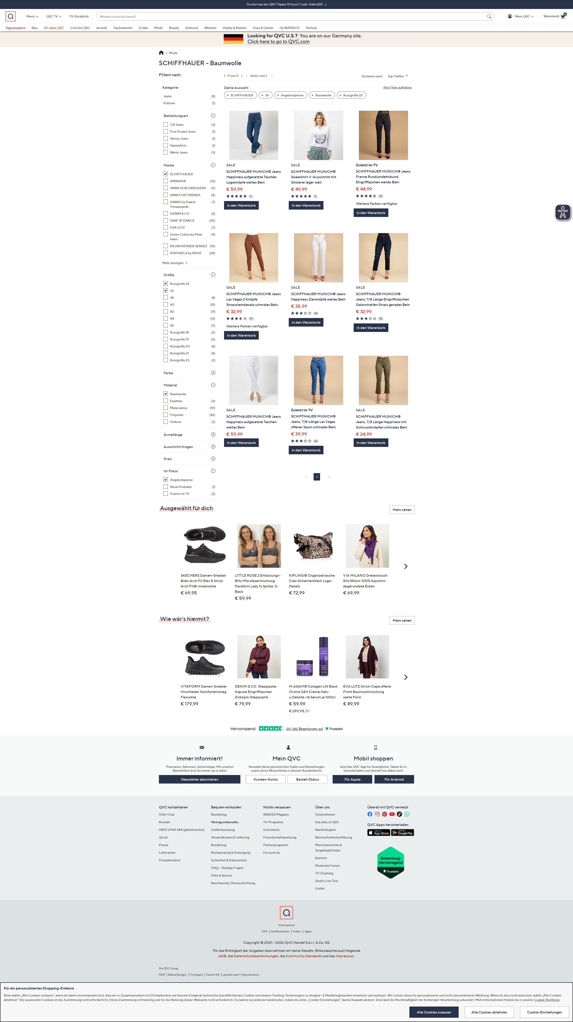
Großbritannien (280, 931)
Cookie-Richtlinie (547, 1000)
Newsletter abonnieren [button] (199, 779)
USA (264, 931)
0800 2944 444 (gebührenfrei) (181, 829)
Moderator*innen (327, 865)
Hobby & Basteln (235, 28)
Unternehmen (325, 814)
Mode (158, 28)
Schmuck (191, 28)
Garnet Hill (213, 974)
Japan (308, 931)
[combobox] (291, 16)
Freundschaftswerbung (279, 837)
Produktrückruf (169, 860)
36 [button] (267, 95)
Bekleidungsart (176, 115)
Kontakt (164, 822)
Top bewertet (122, 28)
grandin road (230, 974)
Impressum (345, 956)
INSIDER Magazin (276, 814)
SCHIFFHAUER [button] (241, 95)
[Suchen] (489, 16)
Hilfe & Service (221, 875)
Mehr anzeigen (173, 263)
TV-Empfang (324, 873)
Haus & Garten (263, 28)
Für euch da (271, 852)
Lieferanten (167, 852)
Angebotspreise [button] (292, 95)
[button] (516, 16)
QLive (163, 837)
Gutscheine (271, 829)
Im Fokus (171, 471)
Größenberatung (223, 829)
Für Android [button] (394, 779)
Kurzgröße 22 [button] (353, 95)
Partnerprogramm (275, 845)
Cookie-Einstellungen (544, 1012)
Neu (35, 28)
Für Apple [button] (352, 779)
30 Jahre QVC (54, 28)
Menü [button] (30, 16)
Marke (169, 165)
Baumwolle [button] (323, 95)
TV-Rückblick (79, 16)
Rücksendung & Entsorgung (230, 852)
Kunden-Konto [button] (266, 779)
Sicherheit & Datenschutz (229, 860)
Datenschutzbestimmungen (256, 956)
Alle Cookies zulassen (434, 1012)
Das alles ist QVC (327, 822)
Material (170, 385)
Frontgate (196, 974)
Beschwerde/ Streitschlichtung (233, 883)
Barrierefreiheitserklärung (333, 837)
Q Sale (143, 28)
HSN (162, 974)
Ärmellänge (173, 434)
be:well (101, 28)
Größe (169, 275)
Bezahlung (218, 845)
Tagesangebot (15, 28)
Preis (168, 459)
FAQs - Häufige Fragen (227, 868)
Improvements (250, 974)
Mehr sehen (402, 509)
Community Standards (304, 956)
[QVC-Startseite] (161, 53)
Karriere (321, 858)
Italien (297, 931)
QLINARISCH (289, 28)
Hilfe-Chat (166, 814)
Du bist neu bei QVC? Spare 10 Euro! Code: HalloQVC (285, 4)
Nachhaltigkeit (325, 829)
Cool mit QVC (80, 28)
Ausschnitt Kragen (178, 446)
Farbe (168, 373)
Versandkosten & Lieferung (230, 837)
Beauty (174, 28)
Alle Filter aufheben (397, 87)
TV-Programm (273, 822)
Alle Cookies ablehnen (489, 1012)
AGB (222, 956)
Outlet (320, 888)
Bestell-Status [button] (307, 779)
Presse (163, 845)
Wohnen (210, 28)
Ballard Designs (177, 974)
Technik (311, 28)
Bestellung (219, 814)
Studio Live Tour (326, 881)
